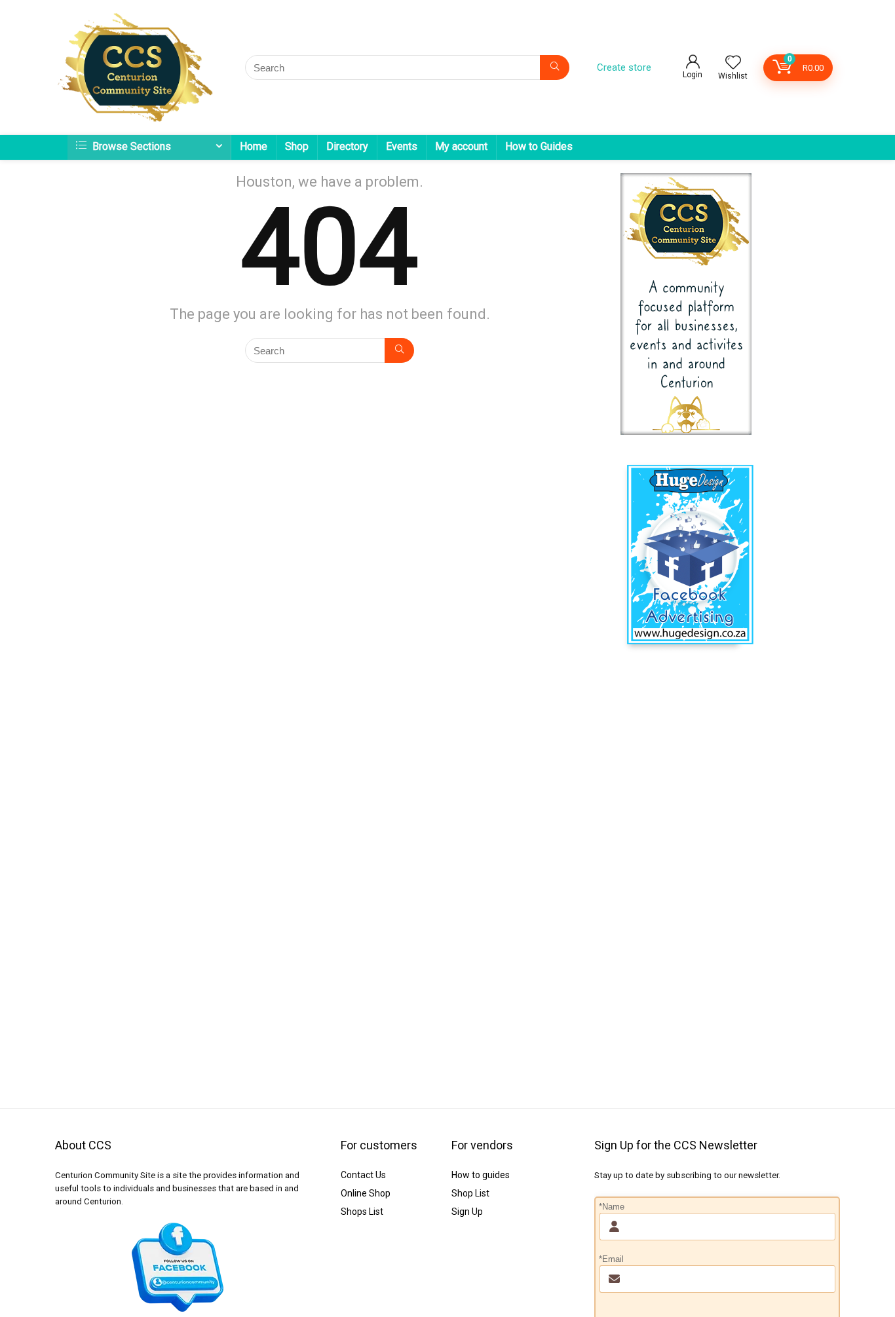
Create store (624, 67)
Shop (297, 146)
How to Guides (539, 146)
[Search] (554, 67)
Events (401, 146)
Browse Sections (130, 146)
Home (253, 146)
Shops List (362, 1211)
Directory (347, 146)
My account (461, 146)
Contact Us (363, 1175)
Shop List (470, 1193)
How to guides (480, 1175)
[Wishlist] (733, 63)
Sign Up (467, 1211)
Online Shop (365, 1193)
